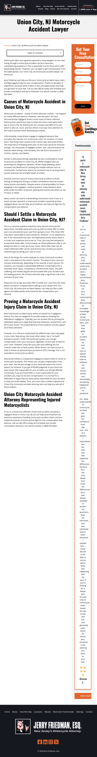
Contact (74, 9)
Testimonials (72, 6)
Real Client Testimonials (63, 712)
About (38, 6)
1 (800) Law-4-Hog (88, 9)
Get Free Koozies (63, 9)
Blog (46, 9)
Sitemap (79, 712)
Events (52, 9)
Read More (86, 696)
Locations (38, 712)
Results (40, 9)
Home (6, 45)
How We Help (48, 6)
